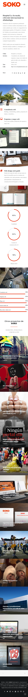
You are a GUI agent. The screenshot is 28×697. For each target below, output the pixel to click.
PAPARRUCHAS (23, 687)
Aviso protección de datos (11, 687)
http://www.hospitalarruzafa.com (19, 66)
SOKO (22, 685)
